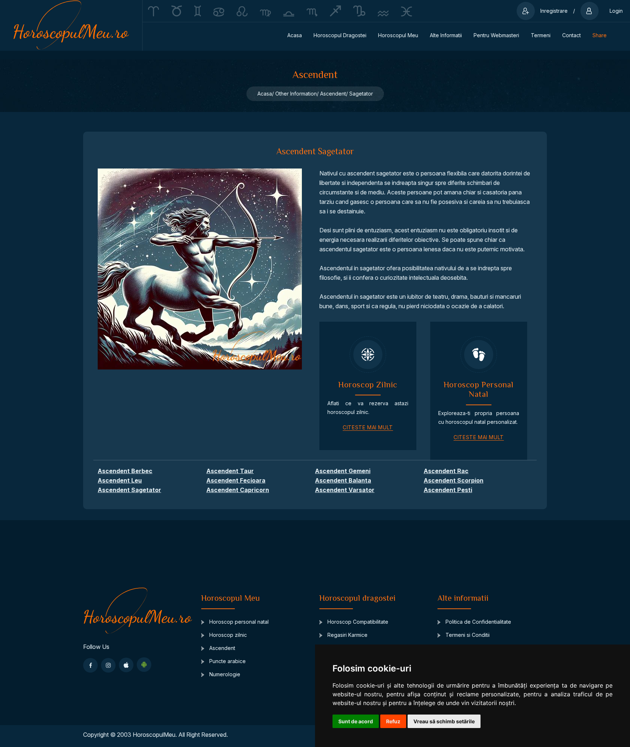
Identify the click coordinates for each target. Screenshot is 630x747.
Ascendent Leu (120, 480)
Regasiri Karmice (347, 635)
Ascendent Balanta (343, 480)
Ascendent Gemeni (342, 471)
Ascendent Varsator (344, 490)
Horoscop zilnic (227, 635)
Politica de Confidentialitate (477, 622)
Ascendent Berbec (125, 471)
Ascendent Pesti (448, 490)
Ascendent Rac (446, 471)
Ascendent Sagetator (129, 490)
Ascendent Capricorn (237, 490)
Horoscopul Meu (398, 35)
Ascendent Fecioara (235, 480)
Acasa (294, 35)
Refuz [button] (393, 721)
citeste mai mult (368, 427)
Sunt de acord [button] (355, 721)
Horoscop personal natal (238, 622)
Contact (571, 35)
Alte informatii (446, 35)
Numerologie (224, 674)
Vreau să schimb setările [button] (444, 721)
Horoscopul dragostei (340, 35)
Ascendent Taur (230, 471)
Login (616, 11)
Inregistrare (554, 11)
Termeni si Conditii (467, 635)
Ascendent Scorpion (453, 480)
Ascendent (221, 648)
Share (599, 35)
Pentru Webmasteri (496, 35)
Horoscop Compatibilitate (357, 622)
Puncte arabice (227, 661)
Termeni (541, 35)
